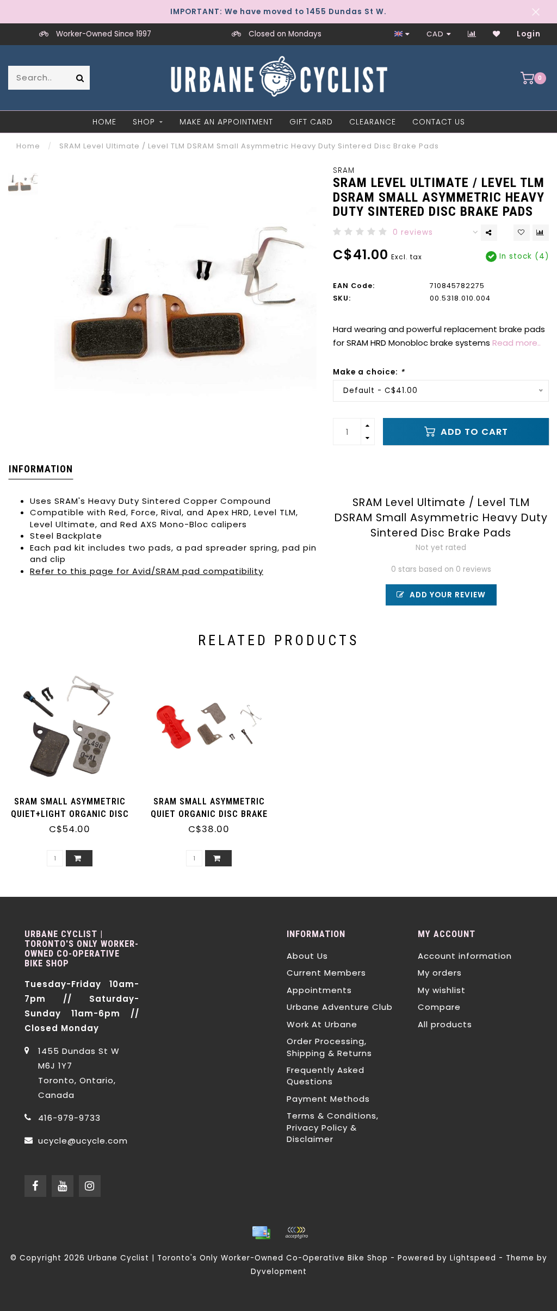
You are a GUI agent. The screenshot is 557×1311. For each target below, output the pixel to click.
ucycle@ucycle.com (83, 1140)
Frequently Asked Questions (325, 1075)
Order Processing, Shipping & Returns (329, 1046)
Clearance (372, 121)
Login (529, 34)
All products (445, 1024)
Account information (465, 956)
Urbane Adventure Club (340, 1007)
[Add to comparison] (541, 232)
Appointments (319, 990)
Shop (144, 121)
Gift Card (311, 121)
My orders (440, 972)
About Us (307, 956)
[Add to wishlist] (521, 232)
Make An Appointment (226, 121)
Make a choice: (369, 372)
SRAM (344, 170)
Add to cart (473, 432)
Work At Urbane (322, 1024)
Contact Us (438, 121)
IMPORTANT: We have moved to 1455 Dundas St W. (278, 12)
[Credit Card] (261, 1233)
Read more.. (516, 342)
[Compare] (472, 34)
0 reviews (413, 232)
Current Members (326, 972)
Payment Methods (328, 1098)
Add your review (446, 595)
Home (104, 121)
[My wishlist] (496, 34)
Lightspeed (473, 1258)
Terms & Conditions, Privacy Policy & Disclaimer (333, 1127)
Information (41, 469)
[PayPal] (296, 1233)
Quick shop (75, 797)
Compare (439, 1007)
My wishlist (442, 990)
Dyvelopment (279, 1271)
